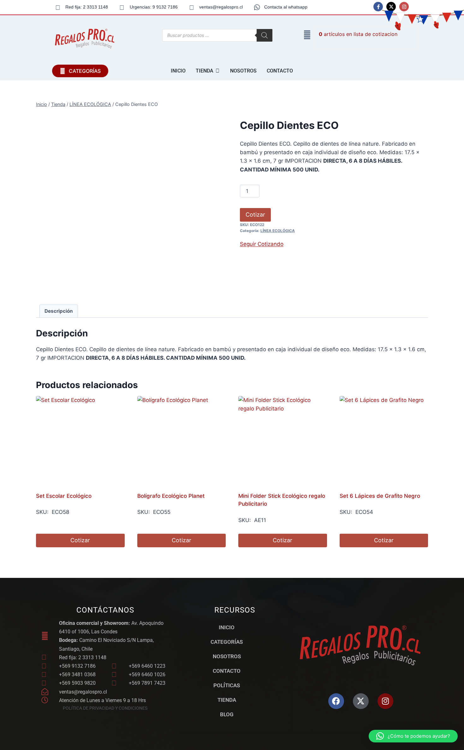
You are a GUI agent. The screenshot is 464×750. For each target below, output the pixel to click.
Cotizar (255, 214)
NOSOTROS (227, 656)
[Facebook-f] (378, 6)
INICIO (227, 627)
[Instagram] (404, 6)
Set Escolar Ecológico (64, 496)
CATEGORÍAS (227, 642)
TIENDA (226, 700)
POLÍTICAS (226, 685)
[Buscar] (264, 35)
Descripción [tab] (59, 311)
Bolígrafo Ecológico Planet (171, 496)
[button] (413, 736)
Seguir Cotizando (261, 244)
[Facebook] (336, 701)
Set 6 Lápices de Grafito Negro (380, 496)
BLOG (227, 714)
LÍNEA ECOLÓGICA (277, 230)
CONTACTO (227, 671)
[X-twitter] (391, 6)
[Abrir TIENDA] (217, 71)
